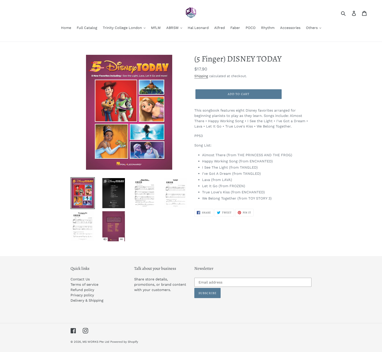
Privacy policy (82, 295)
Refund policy (82, 290)
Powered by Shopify (124, 341)
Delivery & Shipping (87, 300)
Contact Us (80, 279)
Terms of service (84, 284)
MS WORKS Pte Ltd (95, 341)
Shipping (201, 76)
